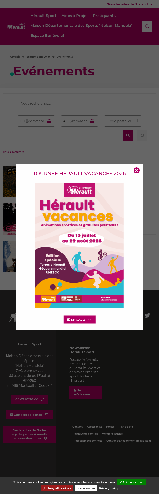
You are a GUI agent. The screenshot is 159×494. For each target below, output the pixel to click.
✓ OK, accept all (131, 482)
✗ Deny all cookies (57, 488)
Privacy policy (108, 488)
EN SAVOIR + (81, 320)
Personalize (86, 488)
